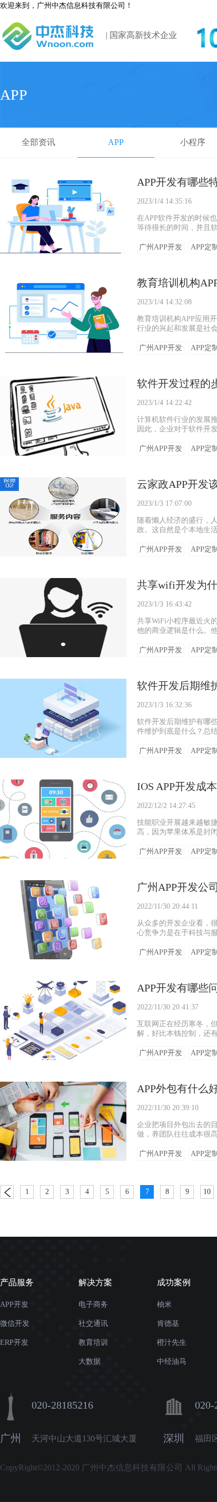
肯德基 (168, 1323)
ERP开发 (14, 1342)
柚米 (164, 1304)
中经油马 (171, 1361)
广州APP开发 (160, 247)
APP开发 (14, 1304)
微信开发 (14, 1323)
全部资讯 (38, 142)
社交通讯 (93, 1323)
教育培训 (93, 1342)
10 (207, 1192)
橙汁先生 (171, 1342)
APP (116, 142)
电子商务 (93, 1304)
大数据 (89, 1361)
